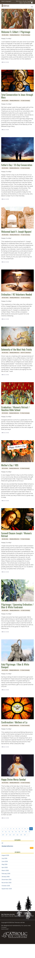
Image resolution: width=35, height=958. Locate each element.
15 (16, 832)
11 (2, 832)
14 (12, 832)
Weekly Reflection (7, 846)
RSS (31, 847)
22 (10, 835)
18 (26, 832)
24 (17, 835)
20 (3, 835)
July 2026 (4, 858)
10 (31, 828)
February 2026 (6, 873)
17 (22, 832)
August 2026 (5, 855)
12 (6, 832)
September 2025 (7, 888)
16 (19, 832)
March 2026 (5, 870)
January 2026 (5, 876)
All (2, 843)
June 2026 (5, 861)
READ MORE (6, 62)
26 (25, 835)
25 (21, 835)
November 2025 (6, 882)
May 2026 (4, 864)
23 (14, 835)
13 (9, 832)
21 (6, 835)
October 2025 (6, 885)
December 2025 (6, 879)
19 (29, 832)
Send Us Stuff (4, 929)
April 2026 (5, 867)
